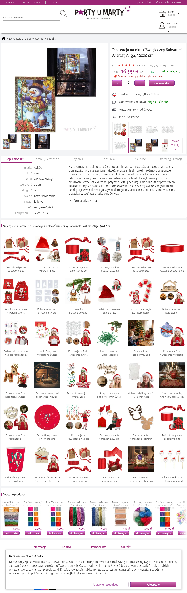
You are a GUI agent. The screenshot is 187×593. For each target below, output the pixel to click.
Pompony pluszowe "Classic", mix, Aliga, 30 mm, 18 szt (121, 505)
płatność (140, 159)
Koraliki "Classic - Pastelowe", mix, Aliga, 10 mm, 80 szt (164, 505)
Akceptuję (153, 584)
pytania (78, 159)
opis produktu (16, 159)
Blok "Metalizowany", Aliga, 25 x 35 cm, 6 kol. (11, 504)
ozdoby (51, 39)
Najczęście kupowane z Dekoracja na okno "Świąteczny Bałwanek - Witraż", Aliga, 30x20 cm (57, 226)
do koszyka (161, 83)
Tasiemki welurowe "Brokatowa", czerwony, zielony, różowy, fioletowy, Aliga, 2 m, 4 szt (55, 508)
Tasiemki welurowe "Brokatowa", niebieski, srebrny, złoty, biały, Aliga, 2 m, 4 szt (77, 508)
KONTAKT (52, 2)
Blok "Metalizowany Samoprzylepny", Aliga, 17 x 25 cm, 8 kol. (142, 505)
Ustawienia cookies (106, 584)
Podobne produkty (14, 494)
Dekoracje (15, 39)
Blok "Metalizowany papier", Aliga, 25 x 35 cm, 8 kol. (33, 505)
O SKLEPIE (9, 2)
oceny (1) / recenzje (47, 159)
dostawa (109, 159)
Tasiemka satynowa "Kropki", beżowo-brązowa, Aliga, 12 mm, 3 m (99, 506)
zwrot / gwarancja (171, 159)
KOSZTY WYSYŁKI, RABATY (31, 2)
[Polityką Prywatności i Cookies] (89, 573)
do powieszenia (34, 39)
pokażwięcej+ (175, 145)
